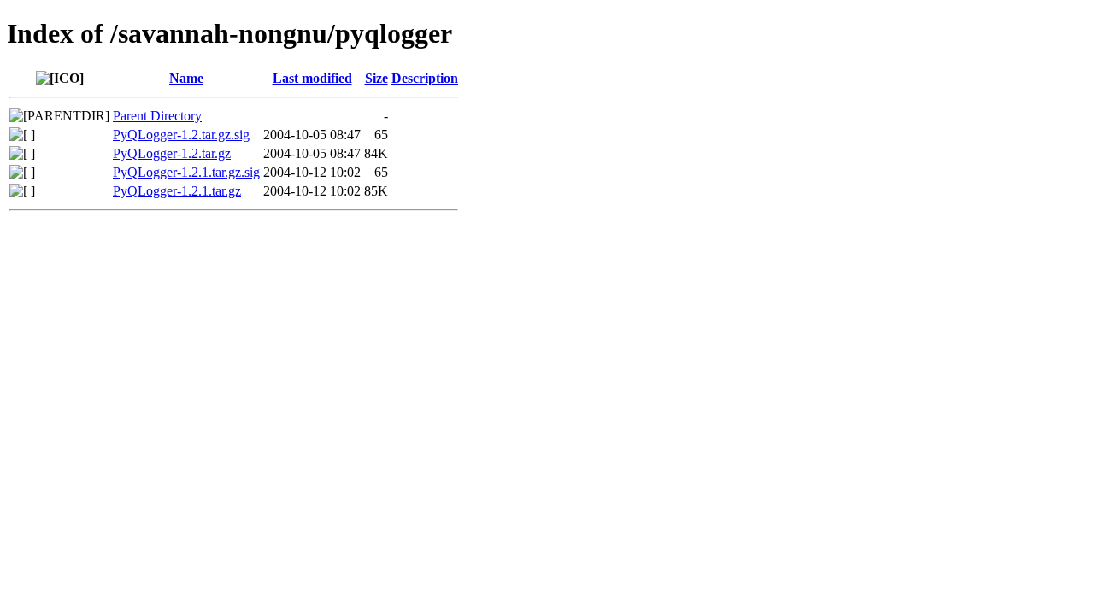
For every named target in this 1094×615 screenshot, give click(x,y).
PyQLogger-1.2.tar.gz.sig (181, 134)
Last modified (312, 78)
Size (376, 78)
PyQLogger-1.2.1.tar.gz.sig (186, 172)
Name (186, 78)
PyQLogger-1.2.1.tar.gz (177, 191)
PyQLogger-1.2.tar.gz (172, 153)
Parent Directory (157, 115)
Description (424, 78)
